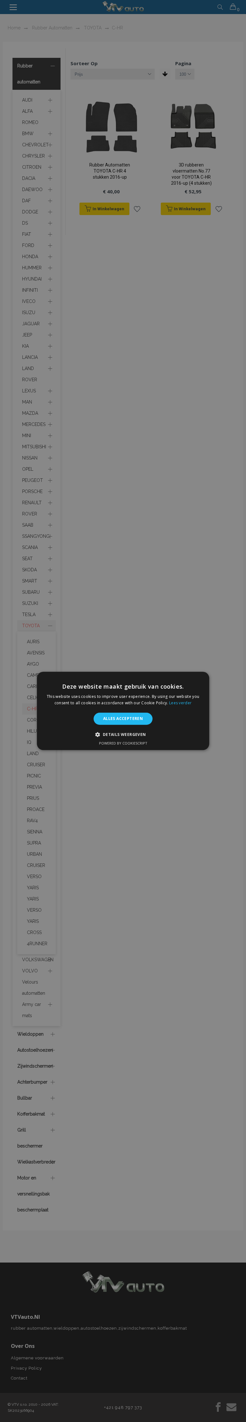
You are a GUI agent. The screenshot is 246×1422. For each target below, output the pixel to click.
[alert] (123, 711)
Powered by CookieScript (123, 743)
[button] (123, 734)
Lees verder (180, 703)
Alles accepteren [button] (123, 718)
